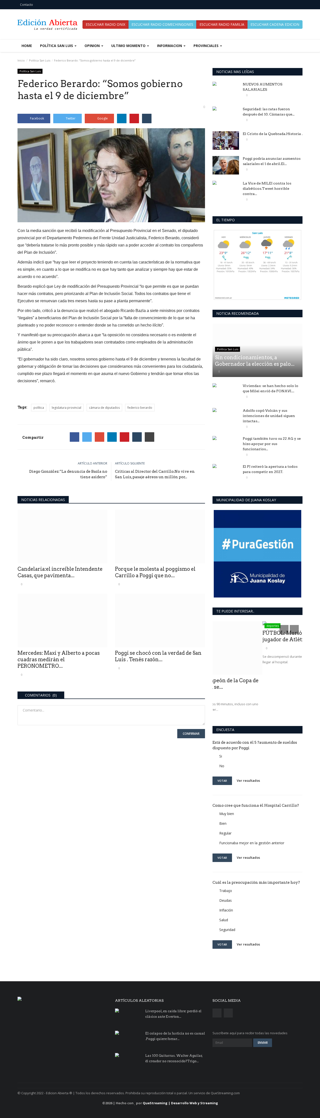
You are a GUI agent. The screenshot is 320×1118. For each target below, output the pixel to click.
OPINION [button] (92, 45)
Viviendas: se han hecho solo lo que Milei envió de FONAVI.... (270, 388)
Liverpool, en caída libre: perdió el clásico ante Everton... (173, 1013)
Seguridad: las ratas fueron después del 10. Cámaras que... (268, 111)
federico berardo (140, 408)
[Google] (99, 437)
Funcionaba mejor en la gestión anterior (251, 842)
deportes (222, 626)
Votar (222, 780)
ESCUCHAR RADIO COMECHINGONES (162, 24)
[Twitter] (87, 437)
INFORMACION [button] (170, 45)
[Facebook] (74, 437)
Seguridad (227, 929)
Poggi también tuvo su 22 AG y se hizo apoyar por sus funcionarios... (272, 443)
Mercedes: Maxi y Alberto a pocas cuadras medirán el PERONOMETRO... (59, 659)
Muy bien (226, 813)
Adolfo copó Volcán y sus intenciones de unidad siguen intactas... (269, 415)
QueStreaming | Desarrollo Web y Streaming (180, 1103)
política (39, 408)
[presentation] (284, 629)
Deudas (225, 900)
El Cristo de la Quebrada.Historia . (272, 134)
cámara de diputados (104, 408)
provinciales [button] (207, 45)
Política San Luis (39, 60)
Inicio (21, 60)
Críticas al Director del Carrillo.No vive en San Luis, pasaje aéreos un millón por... (155, 474)
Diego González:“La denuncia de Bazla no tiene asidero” (68, 474)
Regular (225, 833)
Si (220, 756)
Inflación (226, 910)
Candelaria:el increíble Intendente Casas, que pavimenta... (60, 572)
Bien (222, 823)
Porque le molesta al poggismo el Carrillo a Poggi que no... (155, 572)
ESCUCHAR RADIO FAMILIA (222, 24)
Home (27, 45)
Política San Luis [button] (57, 45)
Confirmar (191, 734)
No (221, 766)
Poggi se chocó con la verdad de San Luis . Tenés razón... (158, 656)
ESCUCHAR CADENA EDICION (274, 24)
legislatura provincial (66, 408)
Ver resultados (248, 780)
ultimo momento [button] (128, 45)
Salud (223, 920)
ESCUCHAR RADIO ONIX (105, 24)
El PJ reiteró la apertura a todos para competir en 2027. (270, 469)
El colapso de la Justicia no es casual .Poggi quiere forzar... (175, 1036)
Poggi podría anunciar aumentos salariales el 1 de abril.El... (271, 161)
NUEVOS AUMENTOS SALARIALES (262, 87)
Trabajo (225, 890)
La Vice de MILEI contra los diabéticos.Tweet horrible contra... (267, 188)
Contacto (26, 4)
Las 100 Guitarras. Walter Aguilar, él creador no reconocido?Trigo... (174, 1058)
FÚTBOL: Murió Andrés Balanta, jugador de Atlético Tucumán (252, 636)
